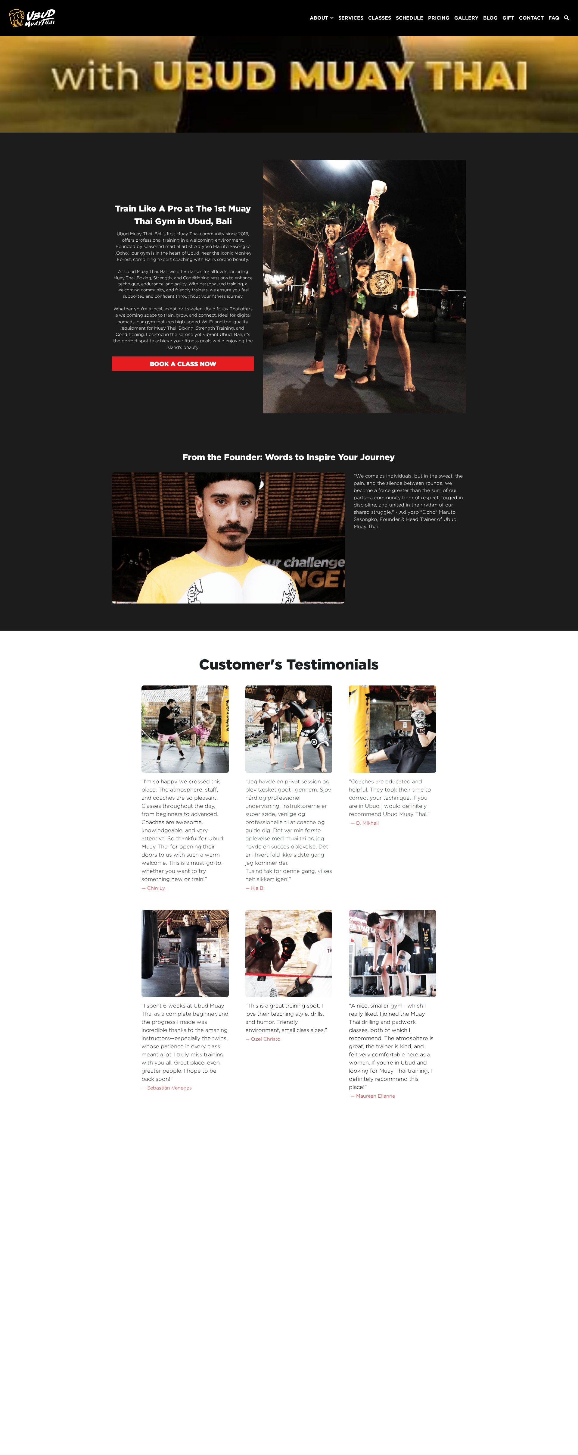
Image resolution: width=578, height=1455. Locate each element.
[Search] (566, 17)
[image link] (32, 17)
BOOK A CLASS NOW (183, 363)
